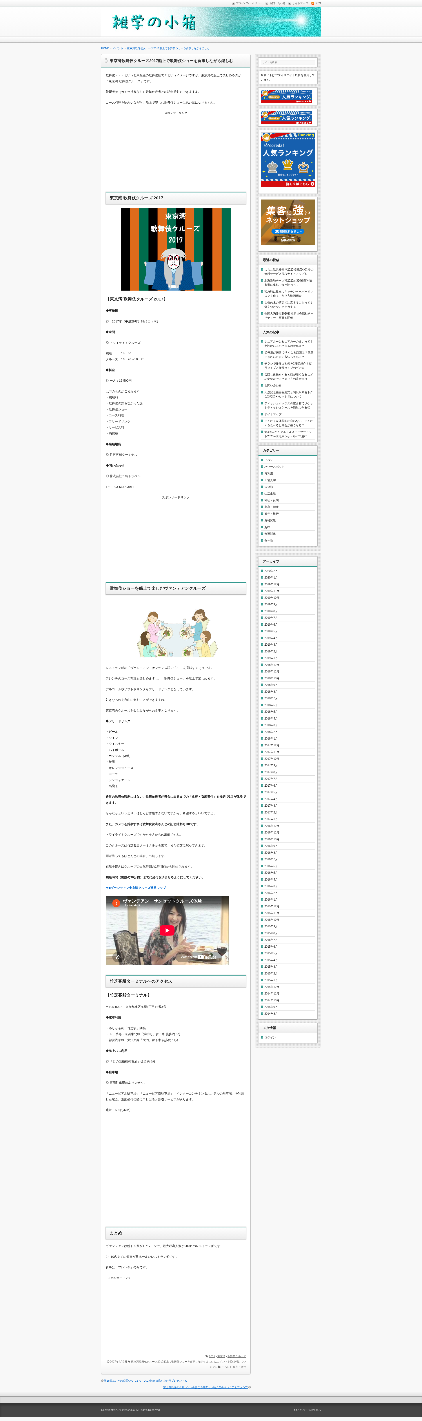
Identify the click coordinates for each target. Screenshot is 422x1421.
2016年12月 (271, 826)
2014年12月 (271, 987)
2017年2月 (271, 812)
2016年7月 (271, 859)
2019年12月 (271, 584)
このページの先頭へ (308, 1410)
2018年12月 (271, 665)
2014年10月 (271, 1000)
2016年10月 (271, 839)
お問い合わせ (273, 385)
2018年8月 (271, 691)
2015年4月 (271, 960)
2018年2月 (271, 732)
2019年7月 (271, 617)
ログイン (270, 1037)
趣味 (267, 527)
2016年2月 (271, 893)
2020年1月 (271, 577)
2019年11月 (271, 591)
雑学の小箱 (128, 1410)
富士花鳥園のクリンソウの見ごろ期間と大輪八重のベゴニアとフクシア (205, 1387)
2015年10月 (271, 919)
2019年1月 (271, 658)
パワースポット (274, 466)
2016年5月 (271, 872)
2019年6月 (271, 624)
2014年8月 (271, 1013)
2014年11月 (271, 993)
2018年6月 (271, 705)
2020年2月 (271, 571)
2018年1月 (271, 738)
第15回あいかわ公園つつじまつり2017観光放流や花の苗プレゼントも (145, 1380)
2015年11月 (271, 913)
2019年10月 (271, 597)
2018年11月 (271, 671)
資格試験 (270, 520)
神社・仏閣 (271, 500)
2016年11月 (271, 832)
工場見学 (270, 480)
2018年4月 (271, 718)
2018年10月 (271, 678)
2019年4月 (271, 638)
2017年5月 (271, 792)
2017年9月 (271, 765)
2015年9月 (271, 926)
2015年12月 (271, 906)
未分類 (268, 487)
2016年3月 (271, 886)
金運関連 (270, 533)
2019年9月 (271, 604)
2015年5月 (271, 953)
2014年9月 (271, 1007)
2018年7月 (271, 698)
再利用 (268, 473)
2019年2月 (271, 651)
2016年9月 (271, 846)
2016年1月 (271, 899)
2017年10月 (271, 758)
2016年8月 (271, 852)
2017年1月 (271, 819)
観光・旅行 (239, 1366)
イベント (227, 1366)
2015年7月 (271, 939)
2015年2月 (271, 973)
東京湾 (221, 1356)
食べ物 (268, 540)
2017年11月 (271, 752)
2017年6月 (271, 785)
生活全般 (270, 493)
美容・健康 (271, 507)
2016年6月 (271, 866)
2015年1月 (271, 980)
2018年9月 (271, 685)
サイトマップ (273, 414)
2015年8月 (271, 933)
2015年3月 (271, 966)
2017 (212, 1356)
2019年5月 (271, 631)
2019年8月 (271, 611)
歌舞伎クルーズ (236, 1356)
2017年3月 (271, 805)
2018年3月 (271, 725)
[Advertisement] (176, 154)
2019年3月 (271, 644)
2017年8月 (271, 772)
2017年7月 (271, 778)
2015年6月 (271, 946)
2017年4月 (271, 799)
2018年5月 (271, 711)
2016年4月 (271, 879)
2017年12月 (271, 745)
